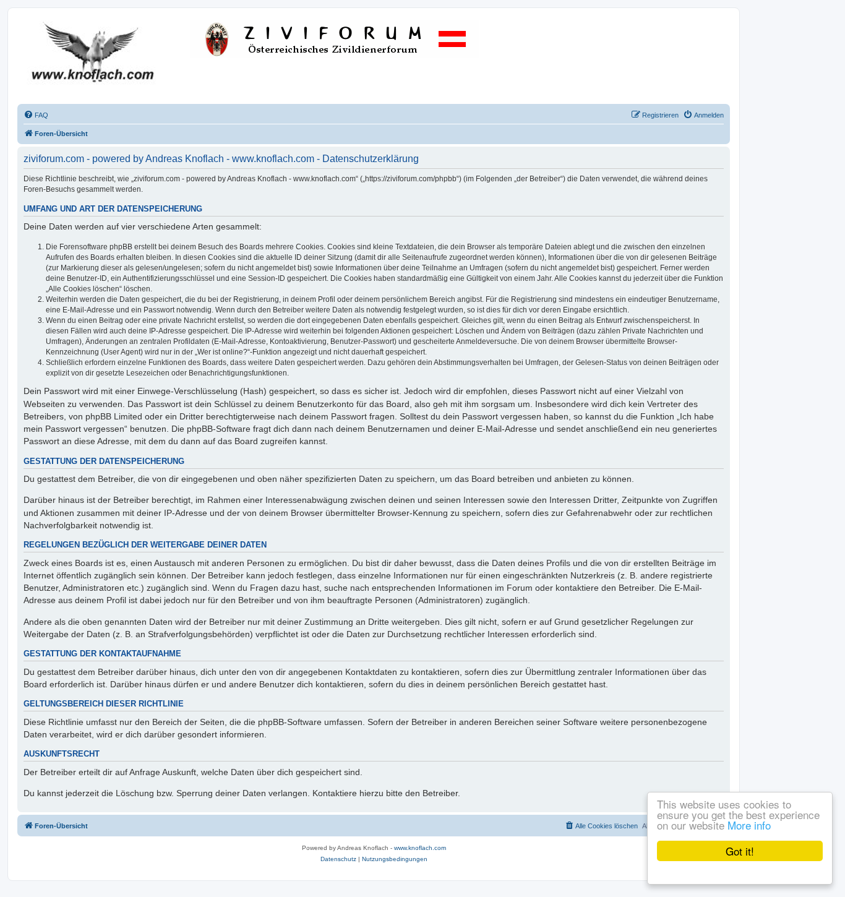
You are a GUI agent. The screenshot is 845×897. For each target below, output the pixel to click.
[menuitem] (36, 115)
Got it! (740, 851)
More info (749, 825)
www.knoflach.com (420, 847)
